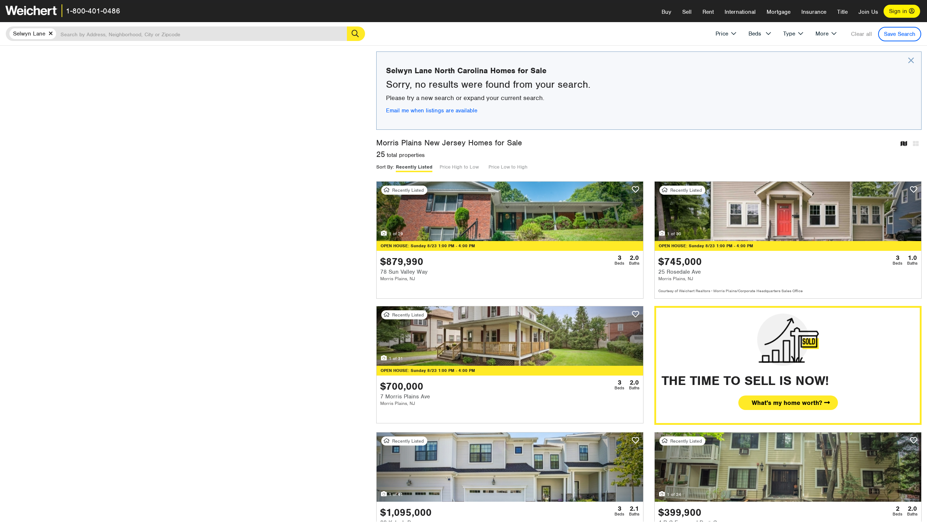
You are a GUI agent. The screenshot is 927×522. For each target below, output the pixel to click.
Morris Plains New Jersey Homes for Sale (449, 143)
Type (789, 33)
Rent (708, 12)
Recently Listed (414, 167)
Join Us (868, 12)
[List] (916, 144)
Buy (666, 12)
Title (842, 12)
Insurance (813, 12)
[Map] (904, 144)
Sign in (899, 11)
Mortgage (778, 12)
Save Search (899, 34)
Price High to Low (459, 167)
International (740, 12)
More (822, 33)
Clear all (861, 34)
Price (722, 33)
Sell (687, 12)
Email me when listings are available (431, 110)
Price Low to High (508, 167)
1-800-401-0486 (93, 11)
